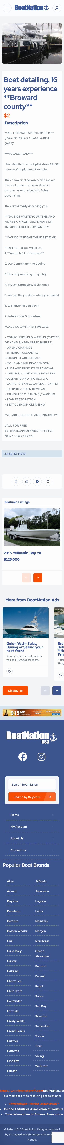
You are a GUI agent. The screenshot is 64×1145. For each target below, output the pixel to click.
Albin (10, 881)
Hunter (12, 1071)
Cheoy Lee (14, 981)
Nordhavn (42, 941)
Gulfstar (12, 1041)
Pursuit (40, 976)
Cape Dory (14, 951)
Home (15, 815)
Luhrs (39, 911)
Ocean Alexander (42, 953)
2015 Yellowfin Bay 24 (22, 553)
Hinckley (13, 1061)
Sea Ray (40, 1006)
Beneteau (13, 911)
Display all (15, 690)
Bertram (12, 921)
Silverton (41, 1016)
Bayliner (12, 901)
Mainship (41, 921)
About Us (17, 838)
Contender (14, 1001)
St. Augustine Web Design (24, 1134)
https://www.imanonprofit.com (21, 1090)
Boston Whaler (17, 931)
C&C (10, 941)
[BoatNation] (32, 8)
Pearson (40, 966)
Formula (13, 1011)
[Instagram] (41, 757)
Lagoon (40, 901)
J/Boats (40, 881)
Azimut (12, 891)
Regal (39, 986)
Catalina (13, 971)
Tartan (39, 1036)
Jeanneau (42, 891)
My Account (19, 826)
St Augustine (50, 1134)
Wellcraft (41, 1066)
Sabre (39, 996)
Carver (11, 961)
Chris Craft (14, 991)
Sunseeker (42, 1026)
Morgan (40, 931)
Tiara (38, 1046)
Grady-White (16, 1021)
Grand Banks (16, 1031)
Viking (39, 1056)
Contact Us (18, 850)
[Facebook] (23, 757)
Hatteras (13, 1051)
